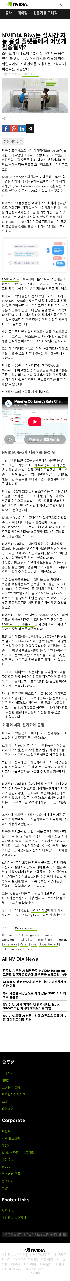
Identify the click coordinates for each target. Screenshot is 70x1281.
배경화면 (8, 1109)
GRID (5, 1080)
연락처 (59, 1264)
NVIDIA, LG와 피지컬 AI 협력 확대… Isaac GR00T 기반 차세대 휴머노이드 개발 (31, 1006)
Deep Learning (26, 928)
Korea (35, 1273)
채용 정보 (8, 1160)
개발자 (6, 1145)
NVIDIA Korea (30, 74)
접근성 (15, 1264)
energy (62, 940)
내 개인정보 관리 (40, 1255)
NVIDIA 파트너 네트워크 (18, 1153)
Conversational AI (14, 940)
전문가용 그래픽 (45, 13)
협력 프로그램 (11, 1138)
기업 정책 (30, 1264)
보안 (5, 1188)
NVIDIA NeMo (49, 615)
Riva (34, 944)
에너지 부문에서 (48, 160)
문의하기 (8, 1181)
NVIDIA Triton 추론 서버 (18, 624)
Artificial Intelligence (24, 935)
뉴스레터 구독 (11, 1174)
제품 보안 (45, 1264)
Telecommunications (17, 949)
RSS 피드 (8, 1167)
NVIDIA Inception (14, 177)
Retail (24, 944)
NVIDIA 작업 (39, 910)
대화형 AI (27, 619)
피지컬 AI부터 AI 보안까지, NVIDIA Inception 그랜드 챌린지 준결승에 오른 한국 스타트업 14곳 (35, 972)
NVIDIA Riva (10, 279)
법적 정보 (8, 1211)
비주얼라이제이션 (13, 1095)
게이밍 (23, 13)
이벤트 (6, 1131)
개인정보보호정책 (13, 1255)
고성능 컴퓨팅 (11, 1087)
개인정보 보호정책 (14, 1218)
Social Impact (48, 944)
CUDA (6, 1101)
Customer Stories (42, 940)
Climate (47, 935)
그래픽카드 (9, 1073)
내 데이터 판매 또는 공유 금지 (33, 1260)
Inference (11, 944)
